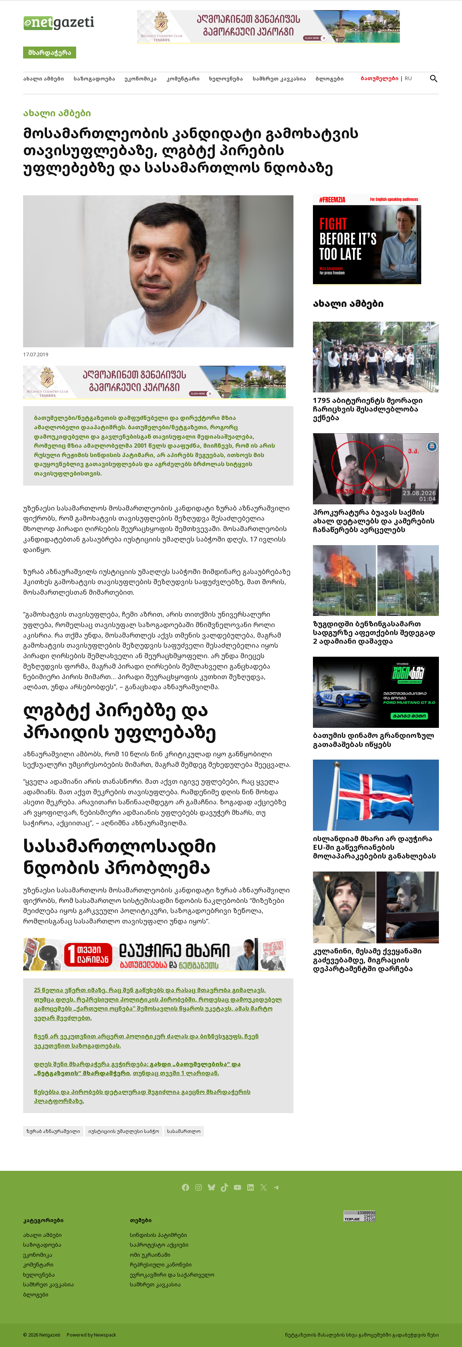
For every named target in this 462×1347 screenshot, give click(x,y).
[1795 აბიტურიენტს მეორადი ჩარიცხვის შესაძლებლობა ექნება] (376, 358)
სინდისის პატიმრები (158, 1234)
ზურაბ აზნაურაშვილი (53, 1131)
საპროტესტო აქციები (159, 1244)
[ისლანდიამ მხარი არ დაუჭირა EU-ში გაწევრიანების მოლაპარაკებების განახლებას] (376, 796)
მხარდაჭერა (49, 52)
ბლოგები (329, 78)
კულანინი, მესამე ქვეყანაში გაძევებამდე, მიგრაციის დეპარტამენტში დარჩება (367, 959)
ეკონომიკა (141, 78)
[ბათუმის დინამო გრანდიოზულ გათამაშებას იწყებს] (376, 693)
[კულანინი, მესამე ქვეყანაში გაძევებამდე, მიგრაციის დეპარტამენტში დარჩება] (376, 908)
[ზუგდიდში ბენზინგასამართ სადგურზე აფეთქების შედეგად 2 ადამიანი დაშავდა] (376, 581)
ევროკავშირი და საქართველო (172, 1274)
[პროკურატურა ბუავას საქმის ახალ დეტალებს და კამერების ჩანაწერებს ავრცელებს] (376, 470)
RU (408, 78)
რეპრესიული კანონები (161, 1264)
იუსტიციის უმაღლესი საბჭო (123, 1131)
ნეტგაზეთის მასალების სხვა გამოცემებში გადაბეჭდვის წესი (362, 1335)
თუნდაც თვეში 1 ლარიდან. (176, 1073)
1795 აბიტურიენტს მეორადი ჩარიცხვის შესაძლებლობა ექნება (368, 408)
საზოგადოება (94, 78)
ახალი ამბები (43, 78)
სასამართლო (184, 1131)
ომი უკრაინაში (150, 1254)
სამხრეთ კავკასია (279, 78)
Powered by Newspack (91, 1335)
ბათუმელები (379, 78)
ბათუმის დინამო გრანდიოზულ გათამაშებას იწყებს (373, 739)
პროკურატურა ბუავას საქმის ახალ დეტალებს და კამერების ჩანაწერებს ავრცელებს (374, 520)
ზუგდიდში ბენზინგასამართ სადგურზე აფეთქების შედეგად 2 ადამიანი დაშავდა (374, 632)
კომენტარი (183, 78)
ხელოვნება (226, 78)
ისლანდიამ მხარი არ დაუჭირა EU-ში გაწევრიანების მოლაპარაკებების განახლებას (374, 847)
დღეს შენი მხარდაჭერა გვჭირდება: (92, 1064)
